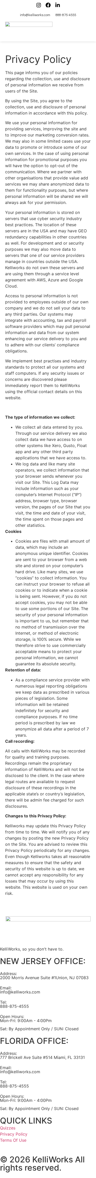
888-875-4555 (14, 1006)
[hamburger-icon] (85, 30)
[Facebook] (48, 5)
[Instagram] (38, 5)
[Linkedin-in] (57, 5)
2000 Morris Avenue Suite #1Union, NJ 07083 (44, 977)
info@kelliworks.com (20, 991)
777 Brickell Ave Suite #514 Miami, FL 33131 (42, 1057)
